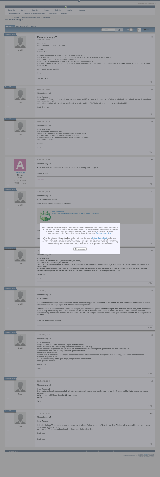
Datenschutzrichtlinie (103, 233)
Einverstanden (80, 249)
